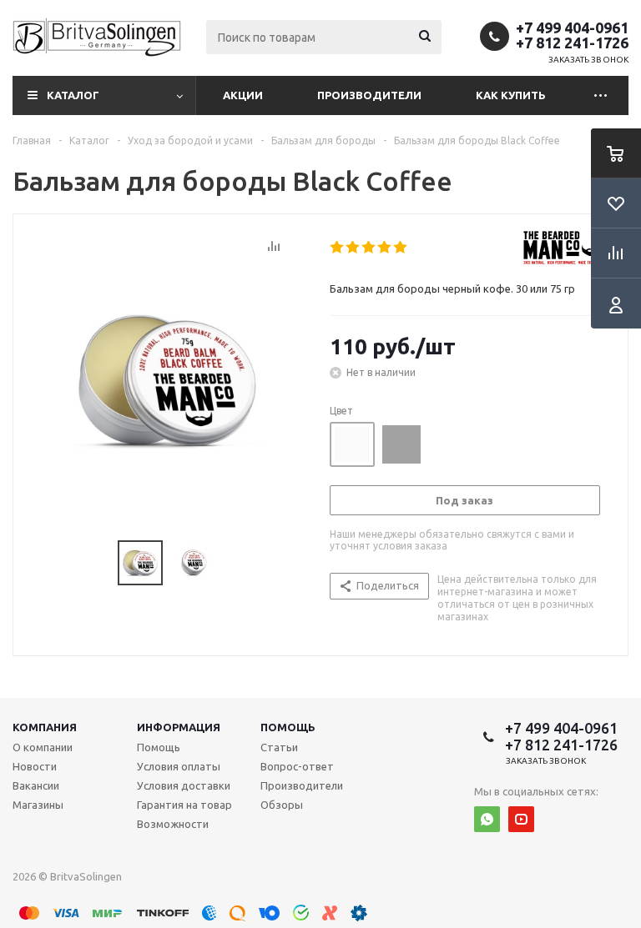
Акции (243, 95)
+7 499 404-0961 (572, 27)
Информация (178, 727)
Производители (369, 95)
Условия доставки (183, 785)
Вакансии (36, 785)
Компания (45, 727)
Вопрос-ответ (297, 766)
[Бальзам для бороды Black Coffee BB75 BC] (167, 378)
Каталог (73, 95)
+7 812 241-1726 (572, 42)
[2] (353, 247)
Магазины (38, 804)
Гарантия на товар (184, 804)
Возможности (173, 824)
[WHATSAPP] (487, 819)
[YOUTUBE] (521, 819)
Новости (35, 766)
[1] (338, 247)
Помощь (287, 727)
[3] (369, 247)
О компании (43, 747)
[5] (401, 247)
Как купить (511, 95)
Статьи (279, 747)
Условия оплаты (178, 766)
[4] (385, 247)
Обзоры (281, 804)
